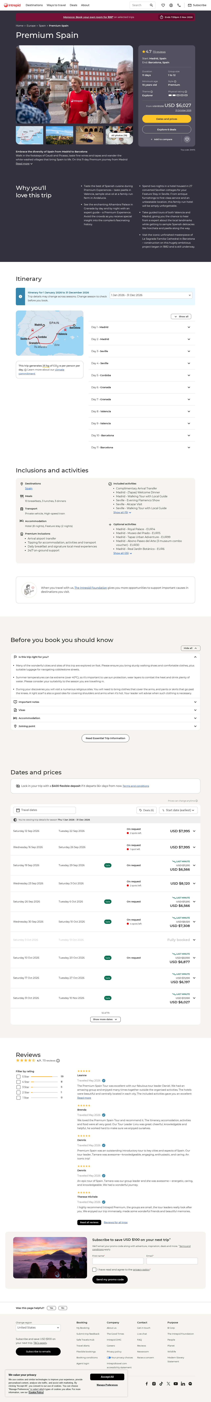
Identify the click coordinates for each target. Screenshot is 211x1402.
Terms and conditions (136, 786)
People (171, 1339)
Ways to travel (56, 5)
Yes (51, 1308)
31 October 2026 (183, 110)
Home (19, 25)
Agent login (82, 1363)
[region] (66, 1383)
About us (111, 1328)
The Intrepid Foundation (180, 1333)
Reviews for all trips (115, 1222)
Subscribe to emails (38, 1351)
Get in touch (143, 1328)
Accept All (107, 1376)
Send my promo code (110, 1279)
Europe (31, 25)
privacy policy (141, 1269)
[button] (74, 84)
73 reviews (159, 51)
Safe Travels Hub (85, 1339)
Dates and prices (166, 118)
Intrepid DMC (114, 1339)
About (85, 5)
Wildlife (171, 1351)
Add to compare (163, 139)
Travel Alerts (83, 1345)
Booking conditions (87, 1357)
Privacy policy (114, 1351)
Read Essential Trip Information (105, 738)
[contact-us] (179, 5)
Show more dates (103, 1019)
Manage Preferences (107, 1385)
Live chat (142, 1333)
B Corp (171, 1328)
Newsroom (143, 1351)
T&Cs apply (40, 1342)
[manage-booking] (171, 5)
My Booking (82, 1328)
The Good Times (115, 1333)
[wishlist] (163, 5)
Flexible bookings (86, 1351)
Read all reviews (89, 1222)
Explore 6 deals (166, 129)
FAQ (139, 1339)
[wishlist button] (187, 139)
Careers (111, 1345)
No (62, 1308)
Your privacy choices (122, 1357)
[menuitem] (12, 5)
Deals (73, 5)
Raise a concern (145, 1357)
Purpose (172, 1322)
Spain (42, 25)
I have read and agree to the (124, 1269)
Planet (171, 1345)
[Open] (58, 1061)
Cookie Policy (36, 1392)
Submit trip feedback (87, 1333)
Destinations (34, 5)
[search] (139, 5)
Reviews (141, 1345)
